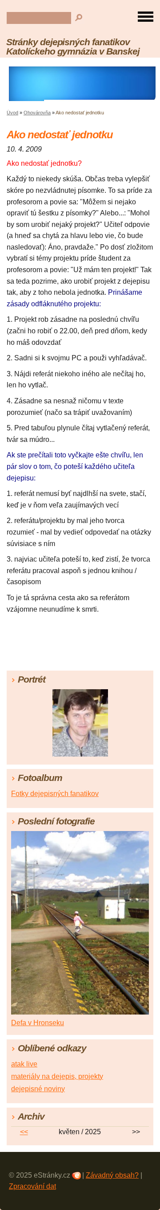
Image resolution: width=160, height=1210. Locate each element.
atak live (24, 1064)
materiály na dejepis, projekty (57, 1076)
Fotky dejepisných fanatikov (55, 793)
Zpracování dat (32, 1186)
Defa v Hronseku (37, 1023)
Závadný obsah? (112, 1175)
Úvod (12, 112)
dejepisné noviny (38, 1089)
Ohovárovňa (37, 112)
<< (24, 1132)
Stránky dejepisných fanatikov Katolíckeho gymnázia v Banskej (73, 46)
